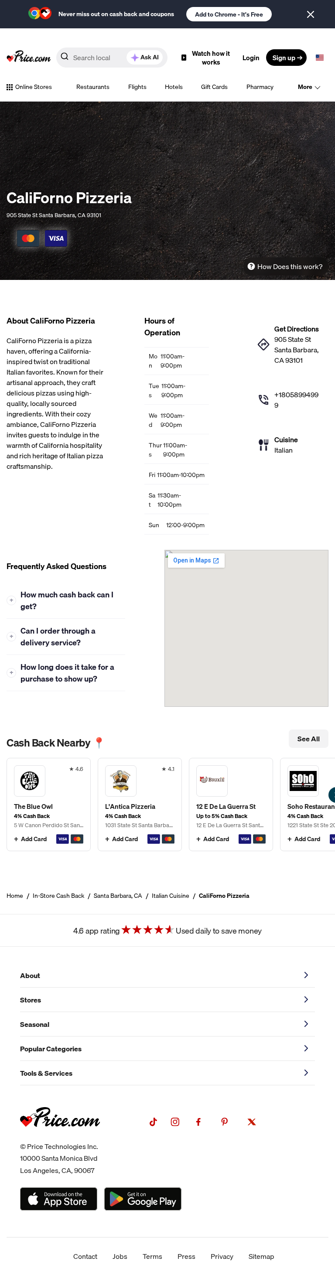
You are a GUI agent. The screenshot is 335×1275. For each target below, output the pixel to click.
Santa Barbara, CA (118, 896)
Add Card (34, 839)
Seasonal (34, 1024)
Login (251, 57)
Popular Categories (51, 1048)
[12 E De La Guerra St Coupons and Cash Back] (231, 804)
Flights (137, 87)
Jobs (120, 1256)
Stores (30, 1000)
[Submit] (64, 58)
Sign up (284, 57)
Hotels (174, 87)
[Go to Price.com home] (29, 57)
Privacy (222, 1256)
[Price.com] (60, 1135)
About (30, 975)
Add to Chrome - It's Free (229, 14)
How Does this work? (289, 266)
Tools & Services (46, 1073)
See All (308, 738)
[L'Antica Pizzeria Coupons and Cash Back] (139, 804)
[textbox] (320, 57)
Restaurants (92, 87)
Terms (152, 1256)
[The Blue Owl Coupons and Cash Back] (48, 804)
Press (186, 1256)
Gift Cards (214, 87)
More (305, 87)
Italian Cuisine (170, 896)
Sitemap (261, 1256)
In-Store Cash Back (58, 896)
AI (149, 57)
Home (15, 896)
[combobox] (112, 57)
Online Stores (33, 87)
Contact (85, 1256)
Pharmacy (259, 87)
